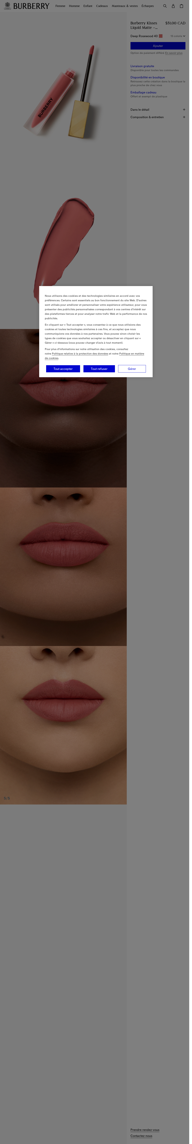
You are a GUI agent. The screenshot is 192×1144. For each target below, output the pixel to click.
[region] (96, 331)
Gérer (132, 369)
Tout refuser (99, 369)
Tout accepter (63, 369)
